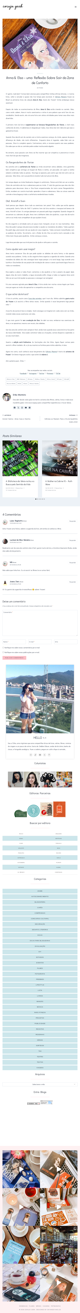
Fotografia (40, 974)
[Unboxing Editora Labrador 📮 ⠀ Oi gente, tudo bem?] (59, 1169)
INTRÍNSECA (21, 858)
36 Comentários (50, 490)
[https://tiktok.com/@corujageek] (35, 755)
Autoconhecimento (40, 896)
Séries (40, 1040)
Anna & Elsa (10, 379)
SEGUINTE (21, 848)
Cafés (40, 907)
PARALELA (58, 843)
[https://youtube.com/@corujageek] (40, 755)
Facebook (23, 373)
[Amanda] (32, 779)
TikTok (58, 373)
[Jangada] (59, 809)
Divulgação (40, 946)
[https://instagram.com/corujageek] (31, 755)
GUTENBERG (21, 862)
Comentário (8, 612)
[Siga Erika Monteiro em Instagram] (22, 407)
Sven (25, 383)
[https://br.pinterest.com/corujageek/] (49, 755)
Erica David (51, 379)
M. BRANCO (21, 872)
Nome (6, 642)
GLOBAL (58, 867)
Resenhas (40, 73)
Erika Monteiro (19, 394)
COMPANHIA (58, 872)
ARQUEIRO (59, 833)
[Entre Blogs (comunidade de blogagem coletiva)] (46, 1102)
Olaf (19, 383)
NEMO (21, 838)
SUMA (21, 843)
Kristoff (66, 379)
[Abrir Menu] (76, 6)
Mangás (40, 1001)
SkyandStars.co (54, 1309)
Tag (40, 1051)
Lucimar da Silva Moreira (20, 540)
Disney (30, 379)
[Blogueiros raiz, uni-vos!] (33, 1104)
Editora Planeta (61, 97)
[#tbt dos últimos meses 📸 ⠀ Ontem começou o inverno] (59, 1245)
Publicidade (40, 1023)
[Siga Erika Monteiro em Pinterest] (29, 407)
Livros (40, 996)
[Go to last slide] (6, 468)
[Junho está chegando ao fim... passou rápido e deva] (21, 1245)
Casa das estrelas (35, 298)
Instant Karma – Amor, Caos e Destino (16, 417)
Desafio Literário (40, 929)
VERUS (59, 858)
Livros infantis (11, 383)
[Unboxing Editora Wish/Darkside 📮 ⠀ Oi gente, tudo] (21, 1169)
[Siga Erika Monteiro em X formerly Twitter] (18, 407)
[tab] (35, 499)
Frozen (59, 379)
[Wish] (33, 811)
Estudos (40, 957)
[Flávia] (16, 779)
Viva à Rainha (34, 383)
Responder (72, 521)
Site (56, 642)
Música (40, 1007)
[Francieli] (48, 779)
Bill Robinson (21, 379)
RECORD (58, 853)
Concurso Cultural (40, 918)
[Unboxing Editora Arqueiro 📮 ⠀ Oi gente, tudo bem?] (21, 1207)
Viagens (40, 1067)
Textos (40, 1062)
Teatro (40, 1056)
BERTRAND (59, 838)
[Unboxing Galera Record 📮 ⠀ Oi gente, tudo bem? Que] (59, 1207)
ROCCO (21, 833)
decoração (40, 924)
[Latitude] (20, 813)
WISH (58, 848)
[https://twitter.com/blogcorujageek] (44, 755)
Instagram (33, 373)
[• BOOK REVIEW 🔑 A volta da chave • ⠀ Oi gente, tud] (21, 1282)
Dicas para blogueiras (40, 940)
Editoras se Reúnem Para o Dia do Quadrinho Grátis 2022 (61, 418)
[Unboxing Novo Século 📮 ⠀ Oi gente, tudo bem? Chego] (59, 1282)
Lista (40, 990)
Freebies (40, 979)
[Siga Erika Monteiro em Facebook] (14, 407)
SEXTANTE (21, 867)
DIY (40, 951)
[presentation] (20, 458)
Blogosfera (40, 902)
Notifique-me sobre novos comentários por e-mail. (22, 648)
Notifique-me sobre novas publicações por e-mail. (22, 652)
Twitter (41, 373)
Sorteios (40, 1045)
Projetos (40, 1018)
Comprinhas (40, 913)
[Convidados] (64, 779)
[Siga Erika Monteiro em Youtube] (26, 407)
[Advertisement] (40, 1122)
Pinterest (50, 373)
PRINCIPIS (21, 853)
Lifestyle (40, 985)
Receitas (40, 1029)
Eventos (40, 963)
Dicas (40, 935)
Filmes (40, 968)
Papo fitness (40, 1012)
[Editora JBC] (46, 809)
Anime (40, 891)
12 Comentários (11, 490)
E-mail (32, 642)
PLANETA (58, 862)
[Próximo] (74, 468)
